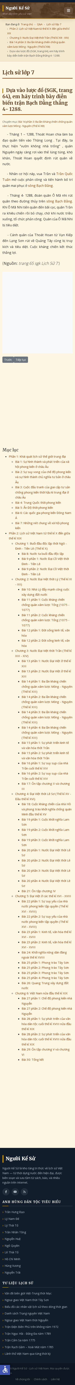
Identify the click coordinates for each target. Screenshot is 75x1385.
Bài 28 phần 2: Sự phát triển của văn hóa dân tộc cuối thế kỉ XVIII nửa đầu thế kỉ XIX (46, 1039)
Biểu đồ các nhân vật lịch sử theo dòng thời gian (36, 1307)
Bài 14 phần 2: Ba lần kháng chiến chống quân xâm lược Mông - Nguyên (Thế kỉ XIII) (47, 702)
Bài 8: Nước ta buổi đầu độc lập (43, 554)
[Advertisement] (37, 312)
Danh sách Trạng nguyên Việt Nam (27, 1313)
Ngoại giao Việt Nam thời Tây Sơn (27, 1300)
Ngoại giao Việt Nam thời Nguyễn (26, 1320)
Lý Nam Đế (12, 1219)
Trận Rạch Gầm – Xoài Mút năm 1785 (29, 1347)
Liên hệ (55, 1379)
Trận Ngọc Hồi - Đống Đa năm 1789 (28, 1333)
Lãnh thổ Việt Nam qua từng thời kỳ (28, 1354)
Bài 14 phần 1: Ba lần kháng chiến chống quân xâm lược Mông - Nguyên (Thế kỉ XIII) (47, 686)
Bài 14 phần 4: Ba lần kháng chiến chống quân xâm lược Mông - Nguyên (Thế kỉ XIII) (47, 732)
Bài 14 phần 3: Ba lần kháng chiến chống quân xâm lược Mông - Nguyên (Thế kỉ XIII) (47, 717)
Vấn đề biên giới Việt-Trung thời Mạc (28, 1293)
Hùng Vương (13, 1266)
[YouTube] (15, 1191)
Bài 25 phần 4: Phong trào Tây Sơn (45, 978)
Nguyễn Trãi (12, 1272)
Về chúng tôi (22, 1379)
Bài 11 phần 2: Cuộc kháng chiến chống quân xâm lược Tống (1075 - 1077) (45, 620)
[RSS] (24, 1191)
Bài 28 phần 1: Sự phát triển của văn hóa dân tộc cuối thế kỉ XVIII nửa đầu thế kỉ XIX (46, 1024)
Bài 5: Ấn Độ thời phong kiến (34, 507)
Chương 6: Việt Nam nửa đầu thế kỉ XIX (41, 993)
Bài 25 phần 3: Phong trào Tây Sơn (45, 973)
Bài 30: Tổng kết (33, 1059)
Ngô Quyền (12, 1246)
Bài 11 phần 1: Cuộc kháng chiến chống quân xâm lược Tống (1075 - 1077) (45, 604)
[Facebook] (6, 1191)
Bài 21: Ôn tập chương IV (39, 891)
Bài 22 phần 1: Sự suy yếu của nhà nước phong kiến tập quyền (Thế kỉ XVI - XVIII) (45, 906)
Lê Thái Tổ (11, 1252)
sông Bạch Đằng (40, 185)
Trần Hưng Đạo (15, 1212)
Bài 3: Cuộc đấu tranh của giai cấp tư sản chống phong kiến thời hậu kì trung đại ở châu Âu (42, 492)
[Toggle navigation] (68, 10)
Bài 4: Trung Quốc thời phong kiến (38, 502)
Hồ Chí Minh (12, 1259)
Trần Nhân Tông (15, 1232)
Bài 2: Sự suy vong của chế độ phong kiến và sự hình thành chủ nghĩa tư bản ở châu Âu (43, 477)
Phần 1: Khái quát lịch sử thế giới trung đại (37, 456)
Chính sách (40, 1379)
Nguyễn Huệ (13, 1239)
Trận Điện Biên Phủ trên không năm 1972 (31, 1327)
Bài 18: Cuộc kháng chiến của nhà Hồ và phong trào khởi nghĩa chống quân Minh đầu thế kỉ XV (47, 809)
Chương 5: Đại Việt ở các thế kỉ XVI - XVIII (43, 896)
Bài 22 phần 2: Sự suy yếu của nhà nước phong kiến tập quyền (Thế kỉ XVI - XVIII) (45, 921)
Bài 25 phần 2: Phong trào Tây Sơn (45, 967)
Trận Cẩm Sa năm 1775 (20, 1340)
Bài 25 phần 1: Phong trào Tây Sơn (45, 962)
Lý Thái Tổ (11, 1225)
